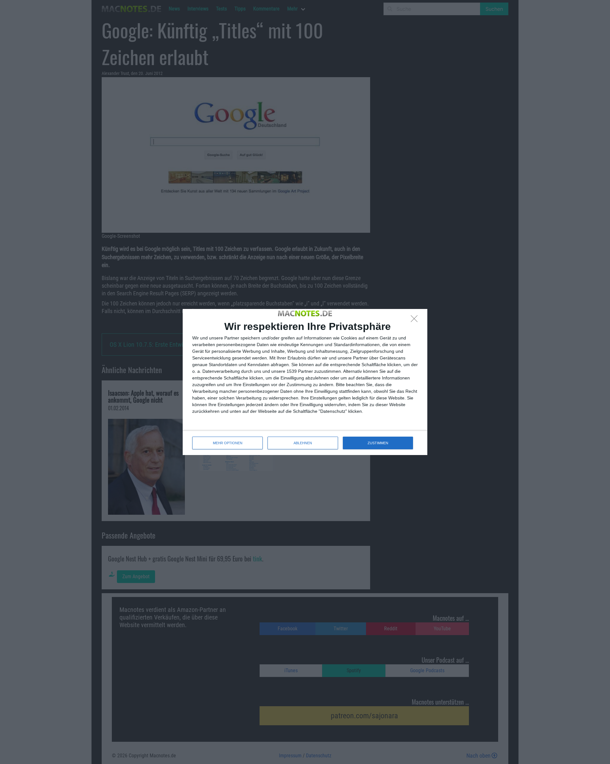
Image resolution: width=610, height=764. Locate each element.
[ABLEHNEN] (416, 320)
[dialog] (305, 382)
